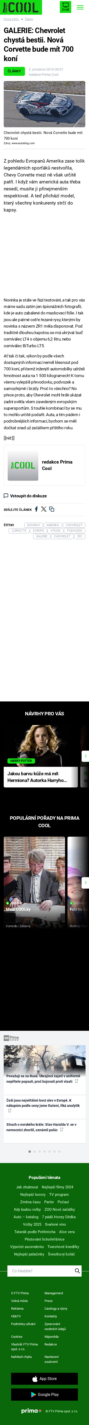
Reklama (17, 1308)
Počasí (63, 1202)
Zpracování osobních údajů (55, 1326)
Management (53, 1293)
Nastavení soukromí (51, 1359)
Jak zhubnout (27, 1187)
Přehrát (16, 903)
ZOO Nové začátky (59, 1209)
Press (48, 1301)
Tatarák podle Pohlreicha (34, 1232)
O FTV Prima (20, 1293)
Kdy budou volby (27, 1209)
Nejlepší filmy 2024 (57, 1187)
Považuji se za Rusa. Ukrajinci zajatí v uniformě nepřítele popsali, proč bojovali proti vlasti (43, 1078)
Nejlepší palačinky (29, 1254)
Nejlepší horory (32, 1194)
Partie (49, 1202)
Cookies (16, 1337)
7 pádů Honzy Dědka (59, 1217)
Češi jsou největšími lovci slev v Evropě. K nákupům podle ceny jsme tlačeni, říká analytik (43, 1103)
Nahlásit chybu (21, 1357)
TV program (59, 1194)
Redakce (50, 1344)
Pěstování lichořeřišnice (45, 1239)
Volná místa (19, 1301)
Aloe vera (67, 1232)
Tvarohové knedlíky (63, 1247)
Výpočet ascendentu (27, 1247)
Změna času (30, 1202)
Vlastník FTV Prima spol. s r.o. (24, 1346)
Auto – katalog (26, 1217)
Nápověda (51, 1337)
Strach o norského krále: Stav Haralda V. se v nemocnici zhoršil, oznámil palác (41, 1127)
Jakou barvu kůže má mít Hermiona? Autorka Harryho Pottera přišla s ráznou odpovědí (35, 777)
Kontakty (50, 1316)
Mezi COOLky (18, 909)
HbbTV (16, 1316)
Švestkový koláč (61, 1254)
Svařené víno (55, 1224)
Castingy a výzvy (55, 1308)
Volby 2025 (32, 1224)
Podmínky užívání (23, 1324)
